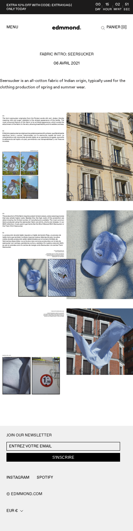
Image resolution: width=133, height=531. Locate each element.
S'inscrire (63, 457)
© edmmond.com (24, 494)
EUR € (12, 510)
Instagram (17, 477)
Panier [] (117, 27)
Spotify (45, 477)
